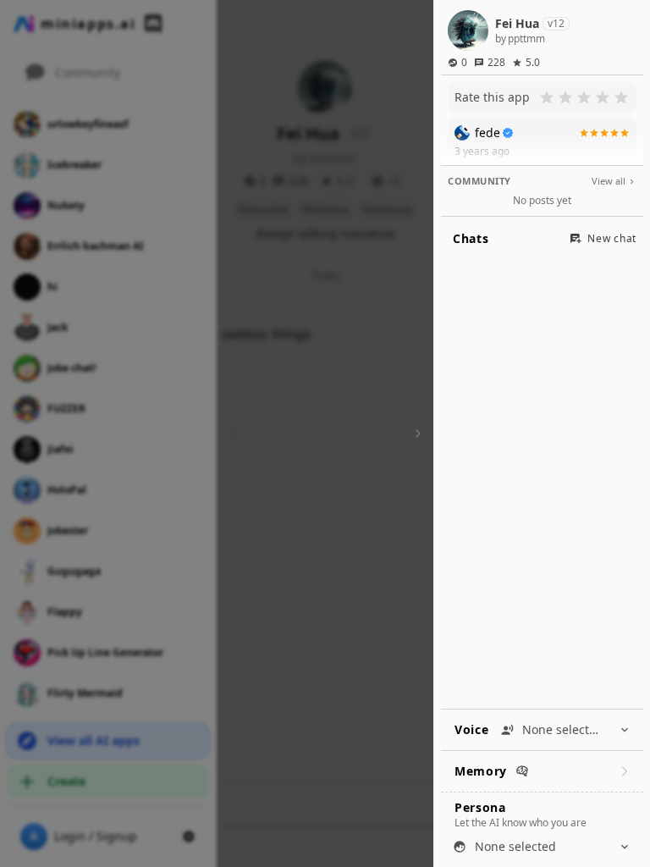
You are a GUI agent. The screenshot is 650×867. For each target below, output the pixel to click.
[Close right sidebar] (415, 433)
